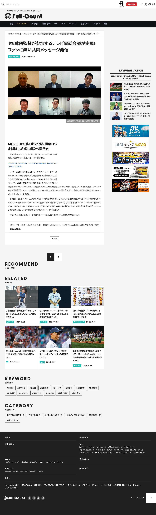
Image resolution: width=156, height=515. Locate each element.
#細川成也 (76, 393)
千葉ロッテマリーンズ (86, 453)
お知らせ (136, 485)
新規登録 (131, 4)
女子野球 (32, 471)
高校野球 (8, 471)
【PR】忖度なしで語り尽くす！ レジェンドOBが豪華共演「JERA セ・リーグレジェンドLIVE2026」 (32, 165)
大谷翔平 (35, 23)
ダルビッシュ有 (50, 462)
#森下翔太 (21, 388)
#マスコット (23, 393)
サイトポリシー (72, 485)
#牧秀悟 (10, 388)
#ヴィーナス (57, 388)
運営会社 (37, 485)
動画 (105, 23)
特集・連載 (46, 23)
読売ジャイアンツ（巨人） (76, 415)
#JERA (54, 238)
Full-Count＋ (22, 23)
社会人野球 (24, 471)
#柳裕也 (69, 388)
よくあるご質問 (10, 487)
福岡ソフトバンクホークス (115, 450)
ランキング (96, 23)
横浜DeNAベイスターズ (53, 415)
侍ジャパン (73, 23)
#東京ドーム (36, 393)
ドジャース (60, 462)
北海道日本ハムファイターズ (134, 450)
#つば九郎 (50, 393)
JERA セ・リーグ (29, 34)
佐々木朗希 (33, 462)
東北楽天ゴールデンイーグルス (104, 453)
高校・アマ (84, 23)
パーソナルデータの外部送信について (115, 485)
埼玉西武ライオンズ (139, 453)
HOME (10, 34)
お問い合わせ (25, 485)
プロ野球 (18, 34)
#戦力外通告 (63, 393)
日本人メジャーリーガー (12, 462)
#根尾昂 (33, 388)
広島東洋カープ (95, 415)
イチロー (41, 462)
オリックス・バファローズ (123, 453)
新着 (11, 23)
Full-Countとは (11, 485)
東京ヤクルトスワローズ (15, 415)
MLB (63, 23)
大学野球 (15, 471)
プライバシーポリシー (90, 485)
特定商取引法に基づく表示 (54, 485)
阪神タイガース (12, 420)
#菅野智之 (80, 388)
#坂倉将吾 (11, 393)
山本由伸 (25, 462)
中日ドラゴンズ (34, 415)
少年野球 (40, 471)
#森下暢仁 (93, 388)
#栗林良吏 (44, 388)
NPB (56, 23)
